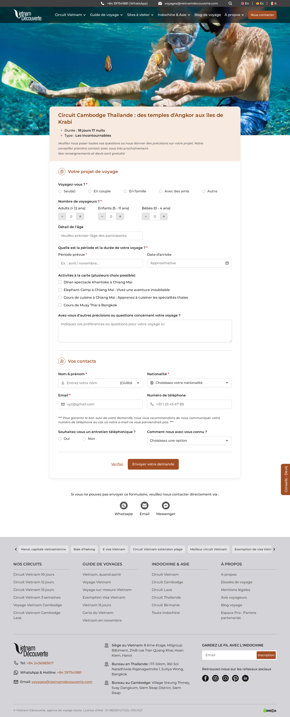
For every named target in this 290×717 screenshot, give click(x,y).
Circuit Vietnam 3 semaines (37, 597)
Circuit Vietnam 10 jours (33, 574)
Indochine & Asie (172, 15)
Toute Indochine (166, 613)
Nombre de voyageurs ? (80, 201)
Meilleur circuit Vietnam (208, 549)
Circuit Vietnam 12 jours (33, 582)
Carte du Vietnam (98, 613)
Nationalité (158, 374)
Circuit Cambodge (167, 582)
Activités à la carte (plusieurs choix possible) (96, 275)
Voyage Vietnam (97, 582)
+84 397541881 (69, 672)
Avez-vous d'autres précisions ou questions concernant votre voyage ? (119, 315)
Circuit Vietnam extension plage (158, 549)
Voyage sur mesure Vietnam (107, 590)
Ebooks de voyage (236, 582)
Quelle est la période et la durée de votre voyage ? (103, 248)
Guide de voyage (104, 15)
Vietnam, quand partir (102, 574)
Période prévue (72, 255)
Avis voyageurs (234, 597)
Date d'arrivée (159, 255)
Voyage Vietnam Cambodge (37, 605)
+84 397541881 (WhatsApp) (127, 3)
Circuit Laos (162, 590)
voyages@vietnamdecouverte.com (191, 3)
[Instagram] (215, 678)
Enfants (113, 208)
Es (261, 3)
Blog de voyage (207, 15)
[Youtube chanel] (225, 678)
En (247, 3)
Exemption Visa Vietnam (104, 597)
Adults (71, 208)
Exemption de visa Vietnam (256, 549)
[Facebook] (205, 678)
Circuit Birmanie (166, 605)
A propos (229, 574)
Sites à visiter (138, 15)
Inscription (266, 655)
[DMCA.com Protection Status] (270, 710)
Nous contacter (262, 15)
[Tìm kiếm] (230, 3)
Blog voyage (231, 605)
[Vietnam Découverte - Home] (27, 14)
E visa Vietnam (114, 549)
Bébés (156, 208)
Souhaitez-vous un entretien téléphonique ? (96, 432)
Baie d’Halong (84, 549)
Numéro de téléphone (166, 395)
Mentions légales (235, 590)
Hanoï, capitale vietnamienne (43, 549)
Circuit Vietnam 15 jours (33, 590)
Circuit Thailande (166, 597)
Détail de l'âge (70, 227)
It (276, 3)
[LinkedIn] (245, 678)
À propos (232, 15)
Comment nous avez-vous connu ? (177, 432)
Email (64, 395)
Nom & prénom (72, 374)
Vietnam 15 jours (97, 605)
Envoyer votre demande (153, 464)
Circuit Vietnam (68, 15)
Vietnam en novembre (102, 620)
